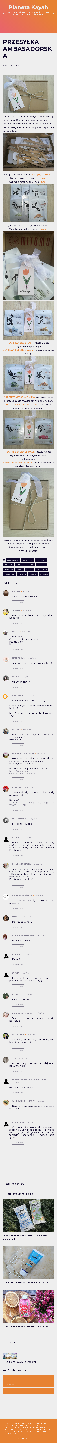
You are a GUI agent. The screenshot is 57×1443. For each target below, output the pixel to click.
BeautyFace (28, 560)
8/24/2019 (27, 917)
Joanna (16, 610)
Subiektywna (19, 819)
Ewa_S (15, 632)
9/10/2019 (18, 1082)
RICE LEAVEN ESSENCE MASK (22, 404)
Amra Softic (18, 696)
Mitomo (48, 174)
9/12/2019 (42, 1101)
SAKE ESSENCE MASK (20, 343)
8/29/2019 (28, 954)
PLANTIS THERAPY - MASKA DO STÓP (26, 1282)
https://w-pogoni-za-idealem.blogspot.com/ (22, 772)
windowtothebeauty (23, 1101)
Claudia (16, 954)
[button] (28, 27)
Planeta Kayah (28, 7)
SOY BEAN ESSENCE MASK (18, 350)
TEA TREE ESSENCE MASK (20, 452)
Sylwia (15, 973)
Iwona (15, 677)
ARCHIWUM (15, 1342)
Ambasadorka (13, 560)
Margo (15, 917)
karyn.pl (16, 787)
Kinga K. (16, 994)
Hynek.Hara (18, 1122)
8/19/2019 (32, 696)
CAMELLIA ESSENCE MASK (18, 463)
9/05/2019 (31, 1034)
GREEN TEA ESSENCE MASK (19, 397)
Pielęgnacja (10, 574)
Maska (19, 569)
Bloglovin (9, 1391)
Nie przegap (41, 569)
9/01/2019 (26, 973)
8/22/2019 (27, 838)
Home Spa (9, 565)
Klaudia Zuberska (21, 864)
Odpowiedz (18, 602)
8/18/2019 (27, 592)
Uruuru (43, 229)
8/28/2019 (42, 936)
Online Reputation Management (29, 1080)
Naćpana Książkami (22, 895)
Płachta (22, 574)
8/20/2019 (29, 787)
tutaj (43, 182)
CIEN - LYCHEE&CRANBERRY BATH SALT (27, 1326)
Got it (37, 1438)
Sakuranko (18, 1034)
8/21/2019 (33, 819)
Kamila (15, 838)
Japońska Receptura (25, 565)
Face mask (41, 560)
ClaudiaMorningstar (23, 936)
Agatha (16, 592)
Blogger (8, 1378)
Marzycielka (19, 658)
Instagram (9, 1384)
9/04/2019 (41, 1013)
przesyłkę (36, 174)
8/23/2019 (39, 895)
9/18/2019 (31, 1122)
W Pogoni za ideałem (23, 753)
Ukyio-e (42, 178)
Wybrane (44, 574)
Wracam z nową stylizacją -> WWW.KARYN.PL (31, 803)
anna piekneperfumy (23, 1013)
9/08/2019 (23, 1058)
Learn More (22, 1438)
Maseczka (9, 569)
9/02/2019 (28, 994)
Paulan (16, 730)
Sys (14, 1058)
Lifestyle (41, 565)
